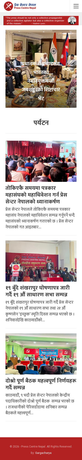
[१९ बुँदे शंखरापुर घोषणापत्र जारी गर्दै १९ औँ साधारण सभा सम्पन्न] (41, 261)
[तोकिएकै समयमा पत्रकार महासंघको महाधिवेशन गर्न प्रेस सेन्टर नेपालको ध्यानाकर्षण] (41, 161)
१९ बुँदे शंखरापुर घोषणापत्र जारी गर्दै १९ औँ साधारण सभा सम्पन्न (37, 291)
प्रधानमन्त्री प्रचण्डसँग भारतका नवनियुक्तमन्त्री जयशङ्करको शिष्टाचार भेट (41, 81)
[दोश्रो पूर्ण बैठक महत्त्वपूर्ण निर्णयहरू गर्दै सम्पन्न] (41, 354)
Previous (5, 65)
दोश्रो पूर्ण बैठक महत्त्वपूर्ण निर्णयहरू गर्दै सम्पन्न (40, 384)
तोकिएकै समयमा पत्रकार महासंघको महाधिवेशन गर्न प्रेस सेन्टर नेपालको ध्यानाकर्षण (36, 195)
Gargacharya (43, 453)
